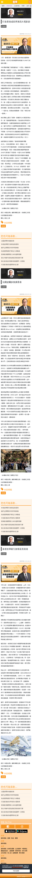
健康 (3, 6)
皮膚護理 (15, 853)
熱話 (12, 838)
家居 (3, 226)
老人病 (9, 853)
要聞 (8, 838)
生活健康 (18, 849)
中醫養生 (24, 849)
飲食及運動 (10, 849)
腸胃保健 (18, 851)
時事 (23, 6)
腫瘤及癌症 (4, 851)
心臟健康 (11, 851)
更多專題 (21, 853)
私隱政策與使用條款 (17, 867)
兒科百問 (24, 851)
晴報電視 (9, 6)
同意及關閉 (16, 871)
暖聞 (16, 838)
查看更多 (20, 14)
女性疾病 (3, 853)
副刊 (28, 6)
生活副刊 (3, 26)
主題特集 (17, 6)
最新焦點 (3, 838)
